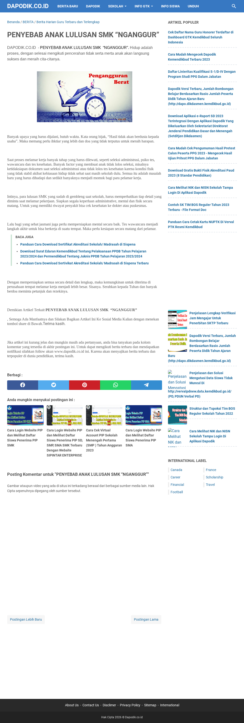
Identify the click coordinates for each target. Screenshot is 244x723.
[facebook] (22, 385)
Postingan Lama (146, 619)
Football (177, 492)
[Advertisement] (84, 658)
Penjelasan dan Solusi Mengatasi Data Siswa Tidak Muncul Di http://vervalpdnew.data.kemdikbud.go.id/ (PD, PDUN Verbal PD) (200, 384)
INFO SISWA (170, 6)
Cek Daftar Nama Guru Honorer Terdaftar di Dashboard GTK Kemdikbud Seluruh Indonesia (201, 37)
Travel (210, 485)
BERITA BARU (67, 6)
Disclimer (109, 705)
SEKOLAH (115, 6)
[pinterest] (84, 385)
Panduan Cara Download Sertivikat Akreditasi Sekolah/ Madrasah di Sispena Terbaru (84, 263)
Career (175, 477)
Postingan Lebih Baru (26, 619)
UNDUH (193, 6)
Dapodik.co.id (28, 6)
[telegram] (146, 385)
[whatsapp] (115, 385)
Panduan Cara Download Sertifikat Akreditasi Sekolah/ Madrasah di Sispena (78, 244)
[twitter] (53, 385)
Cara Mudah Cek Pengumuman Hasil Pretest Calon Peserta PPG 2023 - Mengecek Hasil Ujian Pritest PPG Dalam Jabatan (201, 153)
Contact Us (90, 705)
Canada (176, 470)
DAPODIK (93, 6)
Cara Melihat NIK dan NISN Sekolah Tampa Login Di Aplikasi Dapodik (209, 436)
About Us (72, 705)
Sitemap (150, 705)
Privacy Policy (130, 705)
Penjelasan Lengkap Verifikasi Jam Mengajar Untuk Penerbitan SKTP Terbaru (212, 318)
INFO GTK (142, 6)
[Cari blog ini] (234, 6)
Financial (177, 485)
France (211, 470)
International (169, 705)
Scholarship (214, 477)
